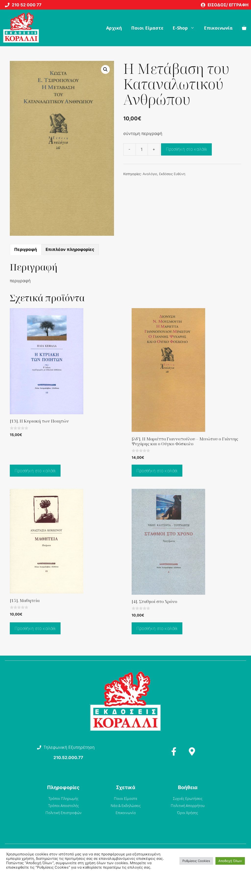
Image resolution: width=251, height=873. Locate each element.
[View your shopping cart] (244, 28)
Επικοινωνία (218, 28)
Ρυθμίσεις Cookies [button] (196, 861)
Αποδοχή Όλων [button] (230, 861)
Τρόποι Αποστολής (63, 805)
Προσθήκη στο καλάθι (186, 149)
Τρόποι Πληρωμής (63, 798)
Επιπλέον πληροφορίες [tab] (70, 249)
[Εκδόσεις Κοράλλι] (21, 28)
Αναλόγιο (150, 174)
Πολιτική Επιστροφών (63, 812)
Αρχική (114, 28)
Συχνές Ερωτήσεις (187, 798)
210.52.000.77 (68, 757)
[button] (105, 69)
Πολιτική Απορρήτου (188, 805)
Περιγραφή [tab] (25, 249)
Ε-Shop (180, 28)
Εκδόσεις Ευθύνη (172, 174)
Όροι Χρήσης (187, 812)
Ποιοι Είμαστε (147, 28)
